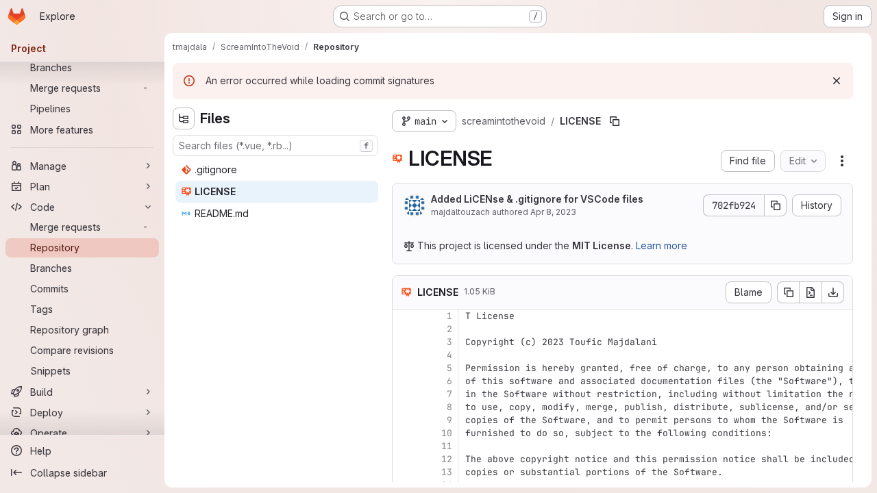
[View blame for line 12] (404, 459)
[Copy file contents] (788, 292)
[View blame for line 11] (404, 446)
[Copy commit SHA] (776, 205)
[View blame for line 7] (404, 394)
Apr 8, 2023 (553, 212)
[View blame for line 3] (404, 342)
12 (446, 459)
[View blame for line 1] (404, 316)
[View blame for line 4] (404, 355)
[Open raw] (811, 292)
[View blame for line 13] (404, 472)
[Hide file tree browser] (184, 118)
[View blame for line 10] (404, 433)
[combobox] (275, 145)
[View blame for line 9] (404, 420)
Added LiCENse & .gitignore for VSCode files (537, 199)
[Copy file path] (615, 121)
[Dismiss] (836, 81)
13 (446, 472)
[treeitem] (276, 170)
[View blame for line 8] (404, 407)
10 (446, 433)
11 (446, 446)
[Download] (833, 292)
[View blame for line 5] (404, 368)
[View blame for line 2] (404, 329)
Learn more (661, 245)
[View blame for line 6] (404, 381)
